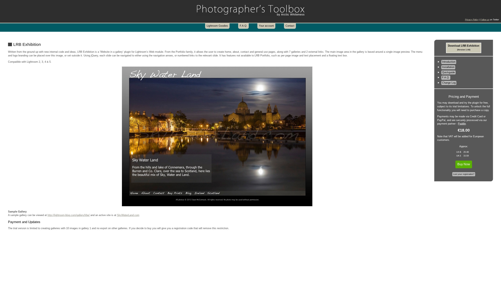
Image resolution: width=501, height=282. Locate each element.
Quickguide (448, 72)
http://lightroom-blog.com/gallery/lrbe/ (69, 215)
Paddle (462, 123)
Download (463, 47)
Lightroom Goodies (217, 25)
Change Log (449, 82)
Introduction (448, 61)
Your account (266, 25)
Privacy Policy (471, 19)
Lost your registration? (463, 174)
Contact (290, 25)
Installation (448, 67)
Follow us (484, 19)
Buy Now (463, 164)
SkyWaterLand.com (128, 215)
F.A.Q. (243, 25)
